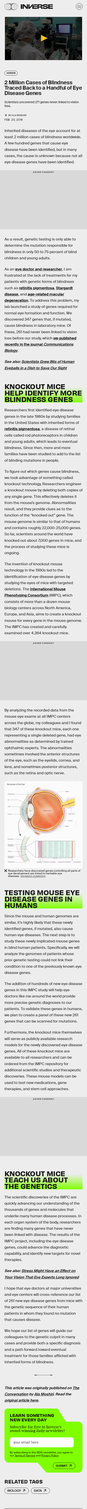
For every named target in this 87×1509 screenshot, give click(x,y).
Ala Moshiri (44, 1394)
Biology (14, 1491)
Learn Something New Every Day (32, 1417)
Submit (62, 1466)
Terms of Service (24, 1455)
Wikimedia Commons (33, 876)
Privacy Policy (50, 1455)
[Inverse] (37, 6)
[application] (43, 38)
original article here (21, 1400)
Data (38, 1491)
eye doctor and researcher (38, 269)
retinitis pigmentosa (36, 288)
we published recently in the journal (40, 344)
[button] (43, 38)
